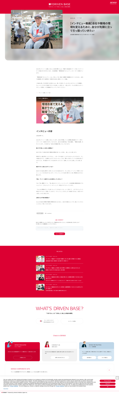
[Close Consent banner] (117, 378)
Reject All (108, 383)
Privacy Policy (5, 388)
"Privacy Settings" (14, 386)
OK (107, 386)
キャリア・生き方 (79, 18)
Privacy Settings (107, 380)
